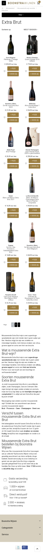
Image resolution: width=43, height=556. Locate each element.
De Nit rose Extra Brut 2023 (11, 106)
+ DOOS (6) (13, 74)
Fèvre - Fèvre (32, 295)
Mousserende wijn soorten (26, 8)
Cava (18, 408)
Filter (21, 15)
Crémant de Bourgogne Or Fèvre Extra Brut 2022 (32, 298)
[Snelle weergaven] (17, 38)
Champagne (26, 408)
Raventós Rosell (10, 295)
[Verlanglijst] (4, 71)
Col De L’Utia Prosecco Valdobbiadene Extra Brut (10, 249)
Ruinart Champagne (32, 150)
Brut (3, 408)
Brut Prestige (10, 152)
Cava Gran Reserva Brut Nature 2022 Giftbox (11, 298)
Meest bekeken (30, 30)
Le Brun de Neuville (32, 196)
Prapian (10, 245)
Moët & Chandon (32, 57)
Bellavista (32, 104)
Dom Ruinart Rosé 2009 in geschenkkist (32, 152)
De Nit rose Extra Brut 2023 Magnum (32, 248)
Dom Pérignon (10, 57)
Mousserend (10, 8)
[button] (38, 3)
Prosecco (10, 408)
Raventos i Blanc (10, 104)
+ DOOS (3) (34, 166)
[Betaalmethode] (18, 547)
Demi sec (36, 408)
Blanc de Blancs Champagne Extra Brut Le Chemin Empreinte (32, 200)
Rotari (11, 196)
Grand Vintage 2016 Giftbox (32, 60)
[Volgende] (19, 325)
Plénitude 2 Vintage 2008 (11, 60)
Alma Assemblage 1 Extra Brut (32, 106)
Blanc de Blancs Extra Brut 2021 (11, 198)
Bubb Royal (11, 150)
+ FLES (13, 69)
